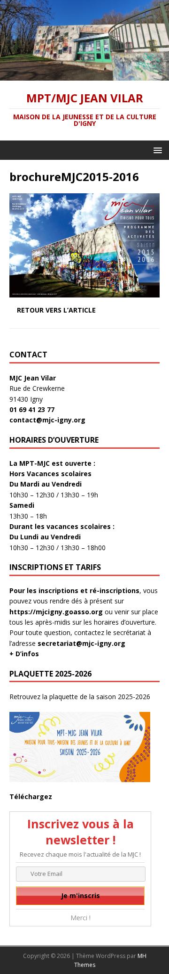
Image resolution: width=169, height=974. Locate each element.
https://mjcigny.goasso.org (56, 611)
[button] (156, 150)
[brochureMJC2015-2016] (84, 292)
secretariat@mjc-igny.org (81, 643)
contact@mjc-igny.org (47, 419)
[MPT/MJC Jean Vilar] (84, 74)
